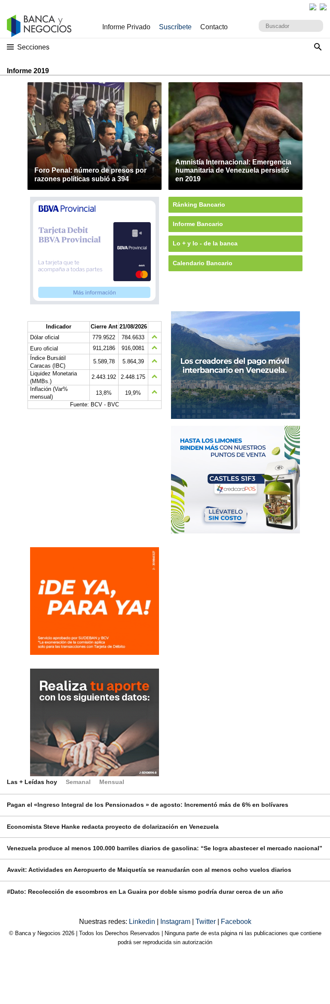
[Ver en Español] (323, 6)
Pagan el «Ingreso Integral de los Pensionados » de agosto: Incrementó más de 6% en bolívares (147, 804)
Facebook (236, 921)
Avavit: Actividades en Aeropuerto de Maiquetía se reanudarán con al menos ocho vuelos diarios (149, 869)
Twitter (206, 921)
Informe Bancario (198, 223)
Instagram (176, 921)
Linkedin (143, 921)
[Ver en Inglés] (312, 6)
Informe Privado (126, 27)
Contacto (214, 27)
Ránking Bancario (199, 204)
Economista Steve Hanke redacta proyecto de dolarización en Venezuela (113, 826)
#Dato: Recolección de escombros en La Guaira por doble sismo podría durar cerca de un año (145, 891)
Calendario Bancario (202, 263)
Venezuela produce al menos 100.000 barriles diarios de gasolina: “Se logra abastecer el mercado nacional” (164, 848)
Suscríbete (175, 27)
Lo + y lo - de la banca (205, 243)
